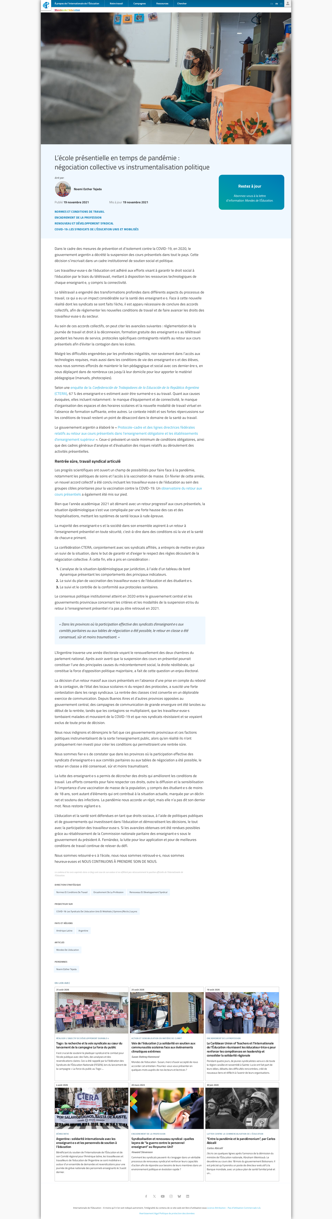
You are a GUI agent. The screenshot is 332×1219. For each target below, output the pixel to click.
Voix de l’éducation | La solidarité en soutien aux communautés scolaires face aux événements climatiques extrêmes (167, 1030)
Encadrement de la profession (108, 892)
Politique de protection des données (177, 1213)
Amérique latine (64, 930)
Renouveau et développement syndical (148, 892)
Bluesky (179, 1196)
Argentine (83, 930)
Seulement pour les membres (287, 3)
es (281, 3)
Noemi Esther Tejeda (66, 969)
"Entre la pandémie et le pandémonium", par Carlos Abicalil (242, 1129)
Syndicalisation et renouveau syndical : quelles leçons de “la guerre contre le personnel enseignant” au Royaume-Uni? (167, 1127)
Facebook (146, 1196)
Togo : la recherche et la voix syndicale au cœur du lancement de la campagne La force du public (91, 1029)
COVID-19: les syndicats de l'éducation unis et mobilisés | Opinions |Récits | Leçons (96, 911)
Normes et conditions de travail (71, 892)
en (271, 3)
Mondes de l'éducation (67, 10)
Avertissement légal (149, 1213)
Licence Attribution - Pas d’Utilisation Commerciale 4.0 (233, 1207)
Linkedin (188, 1196)
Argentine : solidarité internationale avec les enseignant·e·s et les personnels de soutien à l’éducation (91, 1129)
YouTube (163, 1196)
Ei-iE (46, 5)
